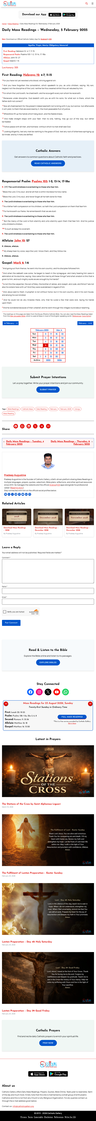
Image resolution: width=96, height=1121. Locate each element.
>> (90, 704)
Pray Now (48, 1043)
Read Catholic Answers (48, 163)
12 (51, 345)
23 (62, 334)
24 (62, 338)
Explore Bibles (48, 662)
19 (56, 345)
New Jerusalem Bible (17, 316)
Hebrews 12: (31, 75)
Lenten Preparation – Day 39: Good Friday (26, 1011)
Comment (6, 557)
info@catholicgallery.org (23, 1106)
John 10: (19, 240)
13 (51, 349)
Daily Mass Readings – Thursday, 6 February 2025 (70, 443)
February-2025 (42, 330)
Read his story (17, 487)
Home (4, 24)
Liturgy (77, 409)
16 (56, 334)
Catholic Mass (27, 409)
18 (56, 342)
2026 (59, 360)
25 (62, 342)
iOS (58, 485)
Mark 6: (18, 262)
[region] (48, 715)
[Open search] (86, 3)
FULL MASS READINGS (72, 717)
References (77, 316)
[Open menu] (92, 3)
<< (6, 704)
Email (4, 597)
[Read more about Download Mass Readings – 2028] (16, 524)
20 (57, 349)
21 (57, 353)
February (53, 409)
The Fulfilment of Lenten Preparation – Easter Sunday (32, 873)
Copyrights (86, 316)
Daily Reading (41, 409)
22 (57, 356)
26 (62, 345)
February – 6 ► (85, 323)
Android (52, 485)
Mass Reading (13, 24)
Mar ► (59, 330)
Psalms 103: (40, 181)
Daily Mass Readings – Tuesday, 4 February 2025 (25, 443)
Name (4, 586)
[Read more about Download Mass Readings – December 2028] (47, 524)
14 (51, 353)
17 (56, 338)
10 (51, 338)
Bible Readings (13, 409)
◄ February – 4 (10, 323)
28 (62, 353)
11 (51, 342)
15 (51, 356)
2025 (48, 360)
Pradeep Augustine (15, 475)
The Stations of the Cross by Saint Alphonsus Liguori (31, 804)
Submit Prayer (48, 389)
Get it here (72, 723)
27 (62, 349)
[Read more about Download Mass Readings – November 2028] (79, 524)
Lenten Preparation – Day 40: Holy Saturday (27, 942)
